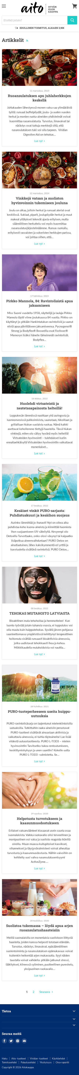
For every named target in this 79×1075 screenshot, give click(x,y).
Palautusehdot (28, 1062)
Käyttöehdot (58, 1058)
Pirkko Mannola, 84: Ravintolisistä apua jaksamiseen (39, 303)
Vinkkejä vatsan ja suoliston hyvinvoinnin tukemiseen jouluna (39, 200)
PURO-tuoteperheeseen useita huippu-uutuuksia (39, 713)
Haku (4, 1058)
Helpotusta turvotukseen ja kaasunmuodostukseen (39, 820)
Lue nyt (38, 141)
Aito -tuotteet (18, 1058)
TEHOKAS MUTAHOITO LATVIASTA (39, 613)
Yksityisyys (46, 1062)
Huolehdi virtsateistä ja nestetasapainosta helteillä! (39, 405)
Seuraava (45, 991)
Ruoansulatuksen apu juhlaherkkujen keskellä (39, 97)
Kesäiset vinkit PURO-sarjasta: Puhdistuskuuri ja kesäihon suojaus (39, 512)
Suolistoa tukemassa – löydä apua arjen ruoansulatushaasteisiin (39, 927)
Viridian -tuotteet (39, 1058)
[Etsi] (72, 20)
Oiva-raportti (62, 1062)
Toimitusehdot (9, 1062)
